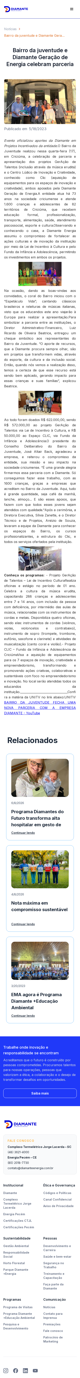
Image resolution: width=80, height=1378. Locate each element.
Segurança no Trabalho (53, 1265)
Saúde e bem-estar (57, 1256)
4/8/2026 (17, 894)
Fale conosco (53, 1331)
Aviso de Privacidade (58, 1206)
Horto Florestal (14, 1263)
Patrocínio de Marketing (53, 1339)
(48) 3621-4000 (18, 1152)
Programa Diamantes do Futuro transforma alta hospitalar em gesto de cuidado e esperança (37, 819)
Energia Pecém (14, 1214)
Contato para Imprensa (53, 1315)
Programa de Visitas (18, 1307)
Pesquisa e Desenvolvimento (15, 1326)
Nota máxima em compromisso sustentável (39, 906)
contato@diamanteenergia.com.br (30, 1168)
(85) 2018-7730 (18, 1162)
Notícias (10, 29)
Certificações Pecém (18, 1227)
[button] (72, 9)
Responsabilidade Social (16, 1254)
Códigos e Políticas (57, 1193)
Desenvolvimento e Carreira (57, 1248)
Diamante (10, 1193)
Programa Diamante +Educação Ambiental (19, 1315)
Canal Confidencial (57, 1199)
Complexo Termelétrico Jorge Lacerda (17, 1203)
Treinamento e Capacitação (53, 1275)
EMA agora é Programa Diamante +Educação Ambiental (36, 1001)
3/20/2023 (18, 986)
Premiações (52, 1324)
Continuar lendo (23, 832)
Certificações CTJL (17, 1220)
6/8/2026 (17, 803)
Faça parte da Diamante (53, 1286)
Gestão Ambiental (16, 1246)
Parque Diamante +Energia (15, 1271)
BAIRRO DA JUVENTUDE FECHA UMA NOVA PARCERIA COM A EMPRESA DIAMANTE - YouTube (40, 707)
